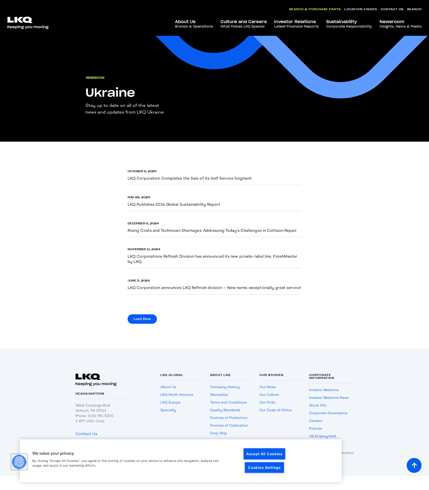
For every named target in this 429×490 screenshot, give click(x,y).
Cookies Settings (264, 467)
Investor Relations (296, 24)
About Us (194, 24)
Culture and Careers (243, 24)
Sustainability (349, 24)
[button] (142, 319)
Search (414, 9)
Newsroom (401, 24)
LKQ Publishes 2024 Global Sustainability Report (174, 204)
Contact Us (392, 9)
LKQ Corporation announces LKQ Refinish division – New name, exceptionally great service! (214, 287)
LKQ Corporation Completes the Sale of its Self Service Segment (190, 178)
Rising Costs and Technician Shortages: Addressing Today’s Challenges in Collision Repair (212, 230)
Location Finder (360, 9)
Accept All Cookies (264, 454)
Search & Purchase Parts (315, 9)
